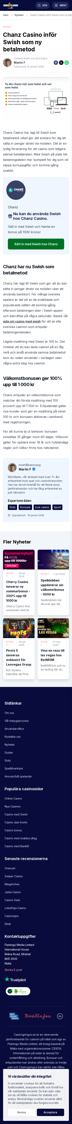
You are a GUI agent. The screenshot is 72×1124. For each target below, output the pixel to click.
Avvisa (21, 1112)
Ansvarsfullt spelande (18, 776)
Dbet (8, 924)
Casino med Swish (16, 814)
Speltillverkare (14, 768)
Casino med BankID (17, 846)
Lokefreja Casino (15, 908)
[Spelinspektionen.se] (14, 1016)
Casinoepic (12, 916)
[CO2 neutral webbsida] (36, 992)
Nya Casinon (13, 806)
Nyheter (10, 744)
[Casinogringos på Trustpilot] (36, 979)
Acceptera (50, 1112)
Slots (8, 760)
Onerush (10, 868)
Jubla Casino (13, 892)
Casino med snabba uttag (21, 838)
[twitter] (61, 62)
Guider (9, 752)
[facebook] (56, 62)
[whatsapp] (66, 62)
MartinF (19, 62)
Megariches (12, 884)
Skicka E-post (13, 969)
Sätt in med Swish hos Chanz (36, 244)
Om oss (9, 712)
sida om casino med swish (22, 321)
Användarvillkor (14, 728)
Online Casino (13, 798)
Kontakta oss (13, 736)
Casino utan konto (16, 822)
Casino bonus (13, 830)
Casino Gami (12, 900)
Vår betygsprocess (17, 720)
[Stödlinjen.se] (38, 1016)
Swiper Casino (14, 876)
